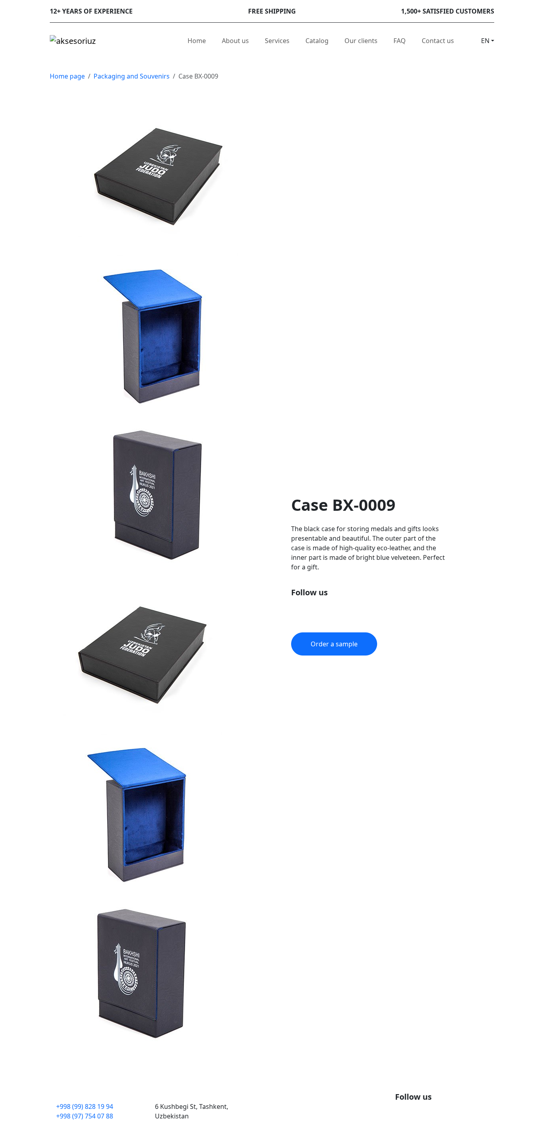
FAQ (399, 40)
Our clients (361, 40)
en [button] (485, 40)
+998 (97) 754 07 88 (84, 1116)
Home (197, 40)
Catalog (317, 40)
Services (277, 40)
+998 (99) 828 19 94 (84, 1106)
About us (235, 40)
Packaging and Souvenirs (132, 76)
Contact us (438, 40)
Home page (67, 76)
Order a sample (334, 644)
